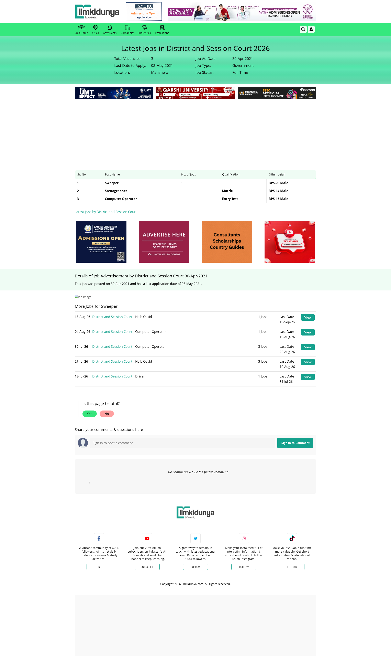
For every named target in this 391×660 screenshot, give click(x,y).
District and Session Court (112, 317)
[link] (144, 11)
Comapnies (127, 33)
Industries (144, 33)
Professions (162, 33)
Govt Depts (109, 33)
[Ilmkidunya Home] (97, 11)
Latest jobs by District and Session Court (106, 212)
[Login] (311, 29)
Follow (195, 567)
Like (99, 567)
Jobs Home (81, 33)
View (307, 317)
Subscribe (147, 567)
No (106, 414)
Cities (95, 33)
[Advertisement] (195, 130)
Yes (89, 414)
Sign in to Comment (295, 443)
